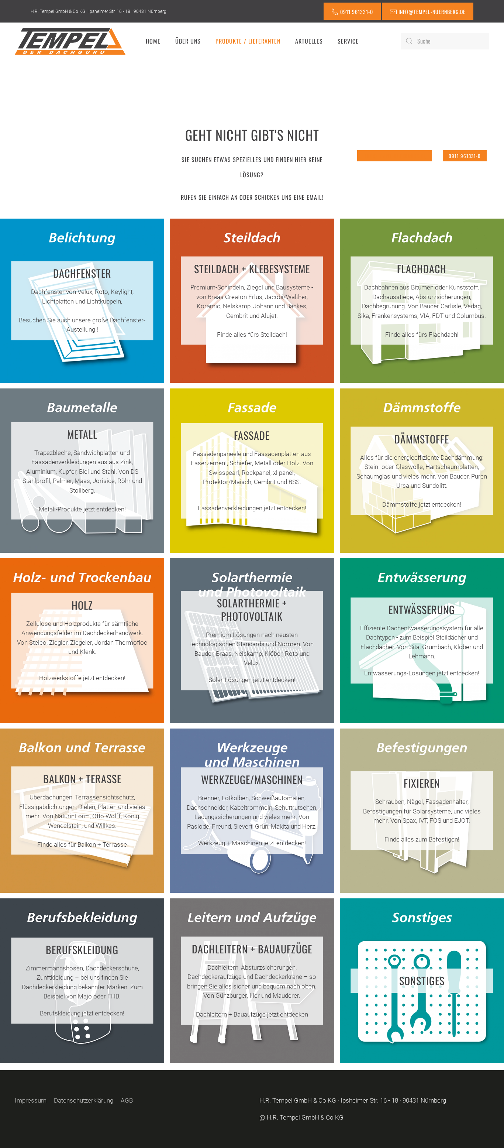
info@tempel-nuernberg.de (394, 156)
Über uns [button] (188, 41)
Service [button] (348, 41)
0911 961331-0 (465, 156)
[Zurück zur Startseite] (70, 41)
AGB (127, 1100)
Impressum (30, 1100)
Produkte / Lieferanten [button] (247, 41)
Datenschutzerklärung (83, 1100)
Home (153, 41)
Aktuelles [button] (309, 41)
